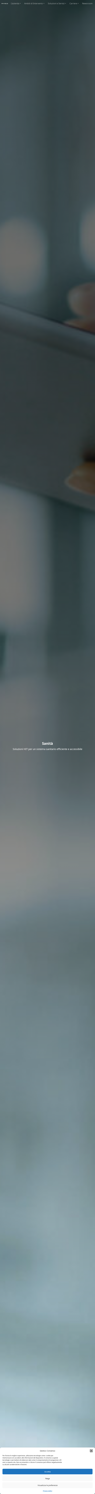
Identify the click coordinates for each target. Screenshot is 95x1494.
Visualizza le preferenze (48, 1485)
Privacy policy (47, 1491)
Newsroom (87, 3)
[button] (91, 1450)
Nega (47, 1478)
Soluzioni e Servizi (56, 3)
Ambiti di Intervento (33, 3)
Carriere (73, 3)
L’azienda (15, 3)
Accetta (47, 1471)
